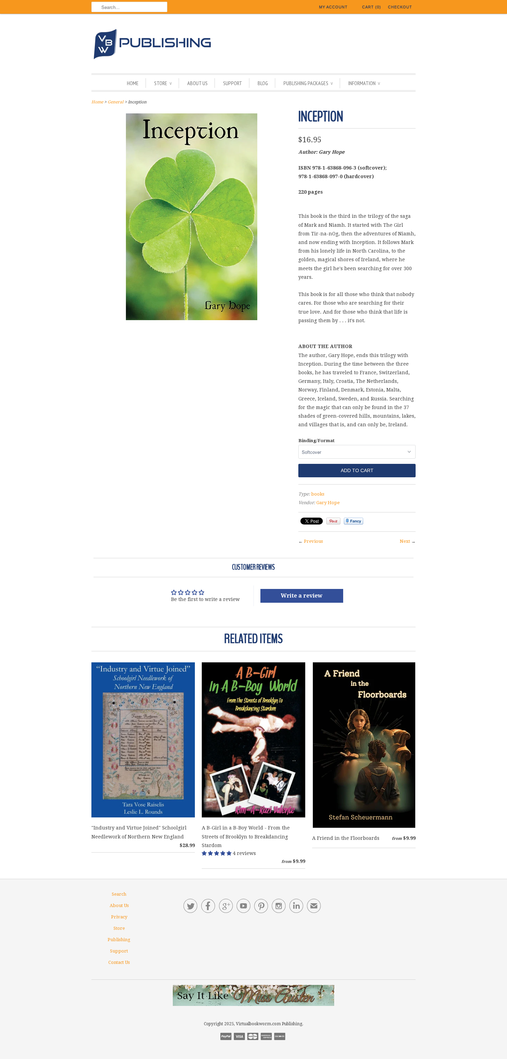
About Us (197, 83)
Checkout (400, 7)
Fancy (353, 521)
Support (232, 83)
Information (364, 83)
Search (119, 894)
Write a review (301, 595)
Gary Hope (328, 502)
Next (405, 541)
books (317, 494)
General (115, 102)
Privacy (119, 916)
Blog (263, 83)
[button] (217, 853)
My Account (333, 7)
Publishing (119, 939)
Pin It (333, 521)
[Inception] (191, 318)
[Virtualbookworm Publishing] (253, 45)
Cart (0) (371, 7)
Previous (313, 541)
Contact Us (119, 962)
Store (163, 83)
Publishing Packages (308, 83)
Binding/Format (316, 440)
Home (133, 83)
